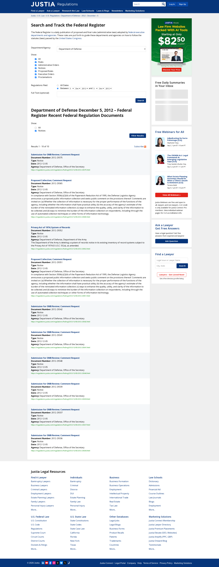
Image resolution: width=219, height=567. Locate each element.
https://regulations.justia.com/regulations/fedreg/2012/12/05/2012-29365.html (60, 217)
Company (131, 563)
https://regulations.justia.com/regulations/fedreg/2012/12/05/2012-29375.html (60, 170)
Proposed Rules (45, 71)
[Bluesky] (61, 562)
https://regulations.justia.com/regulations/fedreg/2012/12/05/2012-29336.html (60, 451)
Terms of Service (150, 563)
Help (139, 563)
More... (34, 509)
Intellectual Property (119, 493)
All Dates (64, 85)
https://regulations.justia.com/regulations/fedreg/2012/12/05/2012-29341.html (60, 347)
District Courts (38, 540)
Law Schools (88, 11)
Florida (73, 536)
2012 (84, 16)
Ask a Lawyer (53, 11)
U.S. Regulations (53, 16)
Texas (73, 544)
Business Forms (117, 528)
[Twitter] (65, 562)
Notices (41, 68)
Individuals (76, 477)
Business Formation (119, 481)
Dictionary (154, 481)
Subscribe (139, 146)
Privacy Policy (166, 563)
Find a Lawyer (37, 11)
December (91, 16)
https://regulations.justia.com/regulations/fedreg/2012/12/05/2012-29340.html (60, 373)
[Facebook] (50, 562)
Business (114, 477)
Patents (113, 536)
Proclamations (45, 77)
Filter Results (137, 135)
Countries (114, 544)
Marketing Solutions (135, 11)
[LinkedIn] (42, 562)
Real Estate (115, 501)
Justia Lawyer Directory (160, 524)
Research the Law (70, 11)
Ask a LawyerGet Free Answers (167, 226)
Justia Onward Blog (158, 540)
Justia (33, 16)
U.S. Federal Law (40, 516)
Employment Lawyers (41, 493)
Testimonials (155, 544)
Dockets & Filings (39, 544)
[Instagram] (54, 562)
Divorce (73, 489)
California (74, 532)
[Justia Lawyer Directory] (68, 562)
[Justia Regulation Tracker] (43, 4)
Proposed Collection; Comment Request (51, 180)
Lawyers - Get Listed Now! (171, 274)
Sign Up (182, 4)
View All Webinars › (172, 195)
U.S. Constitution (39, 520)
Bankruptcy (75, 481)
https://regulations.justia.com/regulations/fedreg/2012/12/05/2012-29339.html (60, 399)
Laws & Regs (103, 11)
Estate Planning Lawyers (42, 497)
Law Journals (155, 497)
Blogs (151, 501)
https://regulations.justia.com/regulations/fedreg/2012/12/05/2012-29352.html (60, 249)
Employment (115, 489)
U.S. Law (40, 16)
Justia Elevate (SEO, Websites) (163, 532)
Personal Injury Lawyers (42, 505)
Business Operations (119, 485)
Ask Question (171, 241)
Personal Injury (77, 505)
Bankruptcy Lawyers (40, 481)
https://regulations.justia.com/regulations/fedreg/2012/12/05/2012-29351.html (60, 296)
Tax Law (113, 505)
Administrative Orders (48, 65)
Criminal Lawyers (39, 489)
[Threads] (57, 562)
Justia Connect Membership (162, 520)
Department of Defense (70, 16)
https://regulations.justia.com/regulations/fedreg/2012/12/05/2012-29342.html (60, 321)
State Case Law (77, 528)
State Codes (75, 524)
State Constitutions (79, 520)
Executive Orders (46, 74)
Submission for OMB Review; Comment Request (55, 154)
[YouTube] (46, 562)
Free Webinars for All (169, 131)
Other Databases (119, 516)
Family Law (75, 501)
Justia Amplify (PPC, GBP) (160, 536)
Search (141, 100)
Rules (40, 62)
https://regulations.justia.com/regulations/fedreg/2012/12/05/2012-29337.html (60, 425)
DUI (72, 493)
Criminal (74, 485)
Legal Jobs (114, 520)
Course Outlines (156, 493)
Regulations (36, 528)
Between (64, 88)
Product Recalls (117, 532)
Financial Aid (154, 489)
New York (74, 540)
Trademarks (115, 540)
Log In (172, 4)
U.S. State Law (78, 516)
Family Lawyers (38, 501)
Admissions (154, 485)
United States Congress (70, 38)
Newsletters (117, 11)
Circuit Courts (37, 536)
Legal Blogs (115, 524)
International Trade (119, 497)
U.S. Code (35, 524)
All (39, 59)
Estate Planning (77, 497)
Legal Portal (120, 563)
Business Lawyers (39, 485)
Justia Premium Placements (162, 528)
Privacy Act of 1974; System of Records (50, 227)
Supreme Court (38, 532)
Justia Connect (106, 563)
